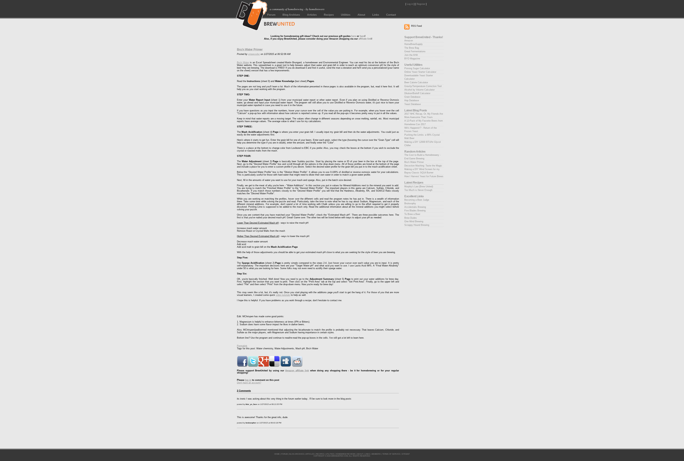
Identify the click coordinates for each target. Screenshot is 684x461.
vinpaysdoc (254, 54)
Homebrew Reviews (345, 454)
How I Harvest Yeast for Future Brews (423, 176)
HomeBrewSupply (413, 44)
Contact (391, 14)
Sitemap (406, 454)
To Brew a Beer (412, 214)
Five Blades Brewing (415, 210)
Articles (312, 14)
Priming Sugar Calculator (417, 68)
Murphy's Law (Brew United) (418, 186)
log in (248, 380)
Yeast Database (412, 104)
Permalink (242, 345)
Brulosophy (410, 203)
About (361, 14)
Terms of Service (391, 454)
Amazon (408, 40)
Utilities (345, 14)
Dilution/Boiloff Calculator (417, 93)
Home (277, 454)
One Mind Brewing (413, 221)
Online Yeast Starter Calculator (420, 72)
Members (376, 454)
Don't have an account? (249, 382)
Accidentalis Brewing (415, 207)
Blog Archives (291, 14)
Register (421, 4)
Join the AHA (411, 55)
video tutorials (283, 295)
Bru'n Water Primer (250, 49)
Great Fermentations (415, 51)
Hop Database (411, 100)
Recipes (329, 14)
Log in (410, 4)
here (353, 36)
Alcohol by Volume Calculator (419, 89)
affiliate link (365, 38)
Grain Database (412, 97)
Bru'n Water (243, 62)
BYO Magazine (412, 58)
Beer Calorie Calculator (416, 82)
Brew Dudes (410, 218)
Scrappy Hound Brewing (416, 225)
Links (375, 14)
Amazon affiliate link (297, 370)
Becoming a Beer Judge (416, 200)
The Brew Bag (411, 48)
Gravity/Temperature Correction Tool (423, 86)
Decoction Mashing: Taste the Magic (423, 165)
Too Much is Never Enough (418, 190)
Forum (271, 14)
